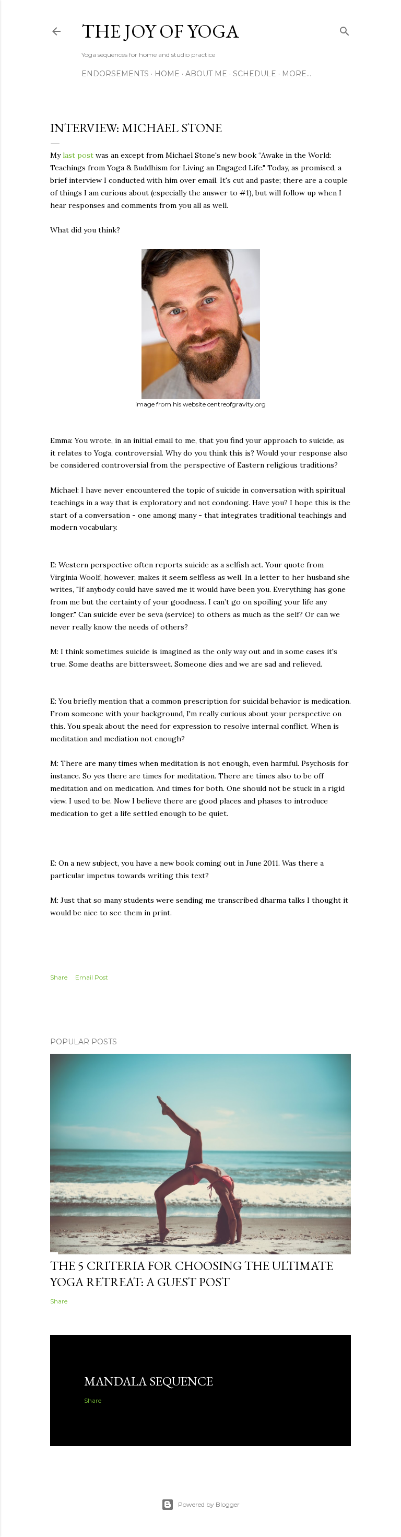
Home (167, 73)
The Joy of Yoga (160, 31)
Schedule (254, 73)
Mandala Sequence (148, 1381)
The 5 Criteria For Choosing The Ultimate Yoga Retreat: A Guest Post (191, 1273)
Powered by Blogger (209, 1504)
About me (206, 73)
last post (79, 155)
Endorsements (115, 73)
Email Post (91, 977)
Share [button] (58, 977)
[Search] (344, 29)
